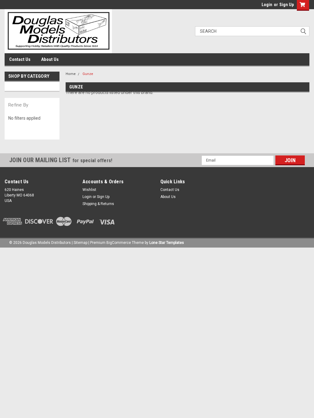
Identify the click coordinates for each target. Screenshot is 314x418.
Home (71, 74)
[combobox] (252, 31)
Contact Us (19, 59)
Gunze (87, 74)
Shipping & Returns (98, 204)
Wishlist (89, 190)
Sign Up (286, 4)
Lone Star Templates (166, 243)
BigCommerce (118, 243)
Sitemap (80, 243)
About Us (50, 59)
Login (267, 4)
